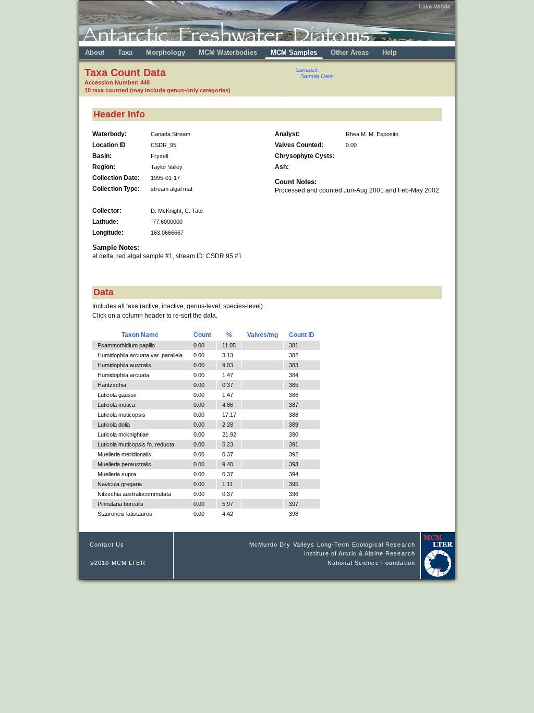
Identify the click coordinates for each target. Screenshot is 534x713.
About (94, 52)
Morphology (165, 52)
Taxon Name (140, 335)
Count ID (301, 335)
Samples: (307, 70)
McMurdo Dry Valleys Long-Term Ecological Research (332, 544)
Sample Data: (317, 76)
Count (202, 335)
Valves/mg (262, 335)
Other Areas (351, 52)
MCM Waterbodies (229, 52)
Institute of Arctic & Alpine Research (359, 553)
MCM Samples (294, 52)
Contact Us (107, 544)
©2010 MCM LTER (117, 563)
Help (389, 52)
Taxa (125, 52)
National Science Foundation (371, 563)
